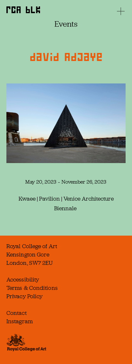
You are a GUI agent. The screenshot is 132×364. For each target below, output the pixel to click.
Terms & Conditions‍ (32, 288)
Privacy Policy (24, 296)
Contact (16, 313)
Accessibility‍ (22, 279)
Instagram (19, 321)
